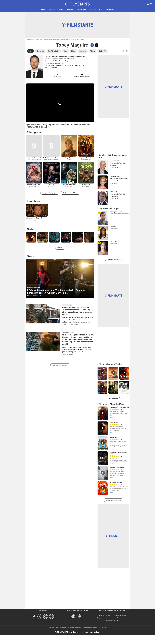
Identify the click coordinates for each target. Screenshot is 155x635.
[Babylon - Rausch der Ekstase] (86, 146)
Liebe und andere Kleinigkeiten (119, 178)
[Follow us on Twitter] (40, 616)
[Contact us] (51, 616)
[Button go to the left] (123, 51)
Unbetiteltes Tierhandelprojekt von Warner (51, 158)
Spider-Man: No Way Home (34, 185)
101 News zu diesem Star (60, 365)
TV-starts (110, 10)
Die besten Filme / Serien (70, 193)
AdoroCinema (117, 618)
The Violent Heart (68, 185)
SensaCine (117, 615)
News (61, 10)
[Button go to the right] (127, 51)
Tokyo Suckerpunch (34, 158)
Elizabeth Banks (115, 176)
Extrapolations (68, 158)
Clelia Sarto (113, 242)
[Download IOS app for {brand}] (74, 616)
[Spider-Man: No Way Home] (34, 172)
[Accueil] (77, 4)
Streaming (81, 10)
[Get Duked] (86, 172)
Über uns (51, 627)
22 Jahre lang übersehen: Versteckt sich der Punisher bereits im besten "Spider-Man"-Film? (56, 291)
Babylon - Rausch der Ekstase (86, 158)
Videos (70, 10)
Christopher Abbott (116, 212)
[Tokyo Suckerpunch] (34, 146)
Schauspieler (39, 39)
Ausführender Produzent (77, 56)
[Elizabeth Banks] (103, 182)
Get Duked (86, 185)
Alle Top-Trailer (113, 398)
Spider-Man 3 (114, 168)
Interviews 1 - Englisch (34, 218)
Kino (43, 10)
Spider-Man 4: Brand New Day (119, 407)
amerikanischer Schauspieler (51, 39)
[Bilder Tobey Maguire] (31, 237)
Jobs (57, 627)
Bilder (31, 229)
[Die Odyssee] (103, 428)
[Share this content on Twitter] (96, 45)
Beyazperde (101, 618)
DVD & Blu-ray (96, 10)
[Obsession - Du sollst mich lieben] (103, 458)
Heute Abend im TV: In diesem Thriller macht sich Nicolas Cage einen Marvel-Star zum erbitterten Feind (77, 310)
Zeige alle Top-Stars (113, 259)
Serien (52, 10)
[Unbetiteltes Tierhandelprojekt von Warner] (51, 146)
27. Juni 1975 (58, 65)
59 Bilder (60, 248)
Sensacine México (110, 621)
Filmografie (34, 132)
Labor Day (113, 165)
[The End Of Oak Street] (103, 473)
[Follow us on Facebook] (34, 616)
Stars (32, 39)
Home (28, 39)
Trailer (111, 417)
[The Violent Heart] (69, 172)
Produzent (63, 56)
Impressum (63, 627)
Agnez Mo (113, 227)
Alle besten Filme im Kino (113, 500)
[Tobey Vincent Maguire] (34, 66)
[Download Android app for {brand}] (81, 616)
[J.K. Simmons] (103, 167)
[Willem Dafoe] (103, 198)
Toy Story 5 (113, 437)
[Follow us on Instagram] (46, 616)
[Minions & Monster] (103, 488)
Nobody (51, 185)
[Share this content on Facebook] (92, 45)
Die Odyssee (114, 422)
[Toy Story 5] (103, 443)
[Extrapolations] (69, 146)
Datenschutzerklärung (89, 627)
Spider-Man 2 (114, 183)
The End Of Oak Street (117, 467)
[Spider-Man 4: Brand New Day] (103, 413)
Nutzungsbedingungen (74, 627)
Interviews (33, 201)
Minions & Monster (116, 482)
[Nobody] (51, 172)
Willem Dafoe (114, 192)
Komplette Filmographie (49, 193)
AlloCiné (101, 615)
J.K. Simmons (114, 161)
